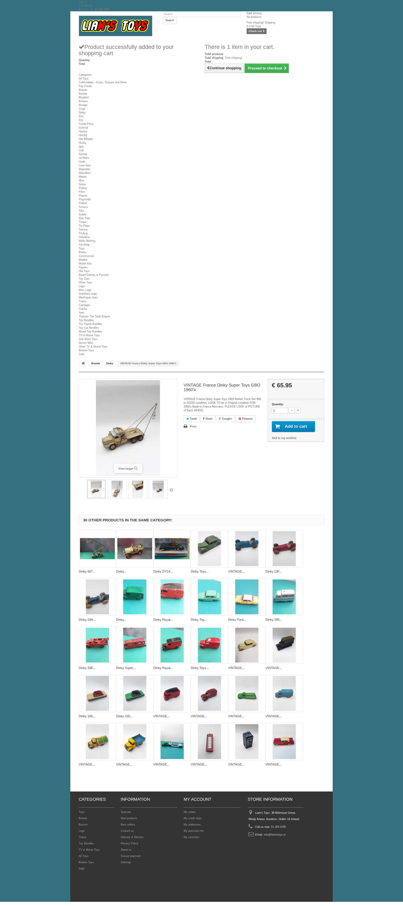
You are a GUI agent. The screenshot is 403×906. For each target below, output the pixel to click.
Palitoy (83, 188)
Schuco (83, 206)
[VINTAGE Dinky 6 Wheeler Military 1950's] (284, 645)
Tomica (83, 229)
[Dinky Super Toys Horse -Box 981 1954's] (134, 645)
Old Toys (84, 271)
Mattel (82, 176)
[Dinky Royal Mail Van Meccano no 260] (172, 597)
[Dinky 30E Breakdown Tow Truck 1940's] (97, 645)
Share (208, 418)
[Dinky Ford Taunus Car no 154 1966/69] (247, 597)
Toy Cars (84, 278)
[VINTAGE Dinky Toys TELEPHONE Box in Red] (209, 741)
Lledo (82, 161)
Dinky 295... (274, 619)
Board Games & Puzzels (94, 274)
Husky (82, 142)
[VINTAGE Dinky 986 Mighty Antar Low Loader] (172, 741)
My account (197, 799)
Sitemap (126, 862)
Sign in (83, 1)
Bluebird (84, 97)
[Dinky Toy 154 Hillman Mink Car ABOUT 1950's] (209, 597)
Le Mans (84, 157)
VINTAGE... (236, 571)
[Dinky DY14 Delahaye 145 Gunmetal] (172, 548)
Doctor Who (86, 342)
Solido (82, 214)
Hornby (83, 135)
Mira (81, 180)
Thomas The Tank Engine (94, 316)
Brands (83, 89)
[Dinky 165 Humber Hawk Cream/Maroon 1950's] (97, 693)
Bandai (83, 93)
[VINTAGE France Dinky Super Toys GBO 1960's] (96, 489)
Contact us (127, 830)
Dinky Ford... (237, 619)
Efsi (81, 116)
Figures (83, 267)
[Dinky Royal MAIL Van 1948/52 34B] (172, 645)
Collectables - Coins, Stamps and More (102, 82)
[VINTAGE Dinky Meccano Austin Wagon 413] (284, 693)
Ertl (81, 120)
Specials (126, 812)
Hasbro (83, 131)
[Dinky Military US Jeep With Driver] (134, 548)
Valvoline (84, 237)
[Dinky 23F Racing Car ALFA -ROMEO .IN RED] (284, 548)
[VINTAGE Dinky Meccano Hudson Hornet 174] (284, 741)
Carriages (84, 305)
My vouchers (191, 837)
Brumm (83, 824)
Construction (86, 256)
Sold (81, 354)
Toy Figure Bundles (90, 323)
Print (193, 426)
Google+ (226, 418)
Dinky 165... (87, 716)
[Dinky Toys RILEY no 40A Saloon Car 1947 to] (209, 548)
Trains (82, 301)
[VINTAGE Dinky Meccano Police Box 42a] (247, 741)
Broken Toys (86, 350)
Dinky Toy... (199, 619)
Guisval (83, 127)
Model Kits (85, 263)
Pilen (82, 191)
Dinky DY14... (163, 571)
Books (82, 252)
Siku (81, 210)
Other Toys (85, 282)
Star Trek (84, 218)
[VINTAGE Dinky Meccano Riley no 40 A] (247, 645)
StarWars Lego (88, 293)
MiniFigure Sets (88, 297)
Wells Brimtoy (87, 240)
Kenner (83, 154)
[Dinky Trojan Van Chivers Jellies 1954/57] (134, 597)
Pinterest (247, 418)
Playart (83, 195)
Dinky (82, 112)
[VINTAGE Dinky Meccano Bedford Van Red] (209, 693)
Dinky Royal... (163, 619)
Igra (81, 146)
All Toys (84, 78)
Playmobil (85, 199)
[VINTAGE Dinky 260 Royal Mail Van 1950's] (172, 693)
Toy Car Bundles (89, 327)
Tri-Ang (83, 233)
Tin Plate (84, 225)
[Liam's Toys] (117, 26)
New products (129, 818)
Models (83, 259)
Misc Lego (85, 290)
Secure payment (131, 856)
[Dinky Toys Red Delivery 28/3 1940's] (209, 645)
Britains (83, 101)
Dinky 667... (87, 571)
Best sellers (128, 824)
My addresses (192, 824)
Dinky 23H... (87, 619)
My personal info (194, 830)
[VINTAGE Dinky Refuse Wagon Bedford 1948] (97, 741)
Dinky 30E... (87, 668)
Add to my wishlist (284, 438)
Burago (83, 105)
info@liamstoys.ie (275, 834)
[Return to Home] (83, 363)
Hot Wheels (86, 139)
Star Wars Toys (88, 339)
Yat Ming (84, 244)
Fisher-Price (86, 123)
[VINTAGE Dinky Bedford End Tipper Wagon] (134, 741)
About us (126, 849)
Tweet (193, 418)
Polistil (83, 203)
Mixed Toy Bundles (90, 331)
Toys (82, 248)
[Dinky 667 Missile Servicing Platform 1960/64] (97, 548)
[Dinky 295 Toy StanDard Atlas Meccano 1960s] (284, 597)
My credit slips (193, 818)
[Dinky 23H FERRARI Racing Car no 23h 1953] (97, 597)
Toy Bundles (86, 320)
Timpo (82, 222)
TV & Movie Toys (89, 335)
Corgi (82, 108)
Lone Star (84, 165)
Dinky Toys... (200, 571)
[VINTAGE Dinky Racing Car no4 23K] (247, 548)
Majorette (84, 169)
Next (171, 490)
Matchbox (85, 172)
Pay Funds (85, 86)
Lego (82, 286)
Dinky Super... (125, 668)
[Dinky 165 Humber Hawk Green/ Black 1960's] (134, 693)
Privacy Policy (129, 843)
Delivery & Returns (132, 837)
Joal (81, 150)
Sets (81, 312)
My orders (190, 812)
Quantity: (278, 404)
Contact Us (85, 5)
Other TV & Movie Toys (93, 346)
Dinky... (121, 571)
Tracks (83, 308)
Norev (82, 184)
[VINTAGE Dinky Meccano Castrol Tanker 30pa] (247, 693)
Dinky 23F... (274, 571)
